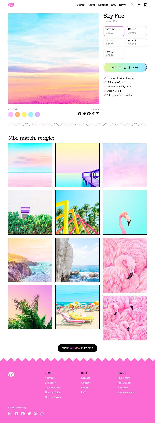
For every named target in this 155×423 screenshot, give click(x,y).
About (91, 5)
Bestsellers (51, 383)
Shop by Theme (53, 397)
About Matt (124, 378)
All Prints (50, 378)
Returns (85, 387)
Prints (81, 5)
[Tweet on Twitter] (84, 113)
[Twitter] (29, 413)
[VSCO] (42, 413)
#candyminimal (126, 392)
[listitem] (10, 114)
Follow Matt (124, 383)
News (122, 5)
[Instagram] (10, 413)
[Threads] (35, 413)
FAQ (113, 5)
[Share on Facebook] (79, 113)
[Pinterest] (23, 413)
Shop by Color (52, 392)
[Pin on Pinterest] (89, 113)
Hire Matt (123, 387)
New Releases (52, 387)
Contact (103, 5)
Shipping (86, 383)
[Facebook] (16, 413)
